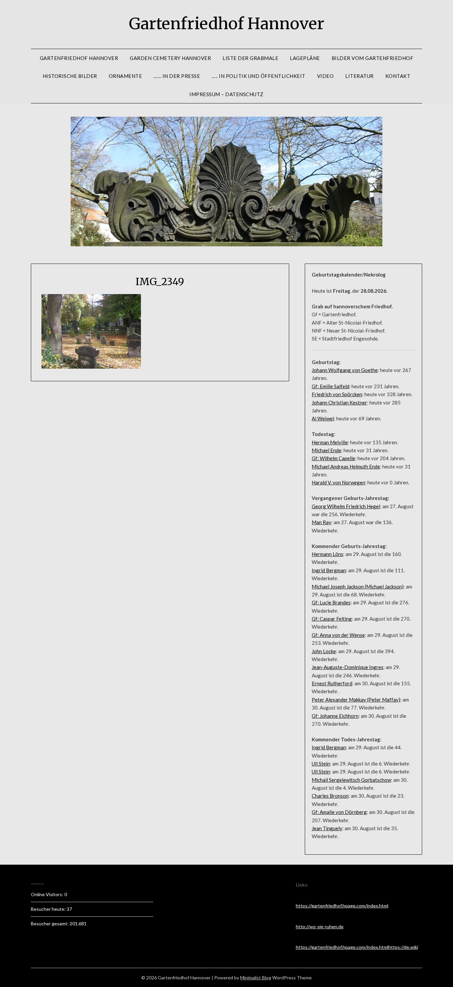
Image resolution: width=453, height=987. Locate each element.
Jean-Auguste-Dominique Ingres (347, 667)
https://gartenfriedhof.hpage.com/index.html (342, 905)
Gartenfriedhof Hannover (226, 23)
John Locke (324, 651)
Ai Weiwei (323, 418)
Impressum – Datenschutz (226, 94)
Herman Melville (330, 442)
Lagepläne (305, 58)
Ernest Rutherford (332, 683)
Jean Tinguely (327, 828)
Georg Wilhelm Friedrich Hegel (346, 506)
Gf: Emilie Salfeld (330, 386)
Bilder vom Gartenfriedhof (373, 58)
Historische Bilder (70, 76)
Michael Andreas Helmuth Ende (346, 466)
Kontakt (398, 76)
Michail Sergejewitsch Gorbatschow (351, 780)
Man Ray (321, 522)
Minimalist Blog (255, 977)
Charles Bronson (330, 796)
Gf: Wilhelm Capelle (333, 458)
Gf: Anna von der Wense (338, 635)
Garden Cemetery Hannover (170, 58)
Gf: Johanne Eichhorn (335, 716)
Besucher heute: (49, 909)
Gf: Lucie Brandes (331, 602)
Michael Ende (326, 450)
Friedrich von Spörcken (337, 394)
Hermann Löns (327, 554)
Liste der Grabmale (250, 58)
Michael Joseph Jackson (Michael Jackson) (358, 586)
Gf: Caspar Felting (332, 619)
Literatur (359, 76)
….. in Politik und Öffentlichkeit (258, 76)
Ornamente (125, 76)
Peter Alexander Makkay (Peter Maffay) (356, 700)
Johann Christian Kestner (339, 402)
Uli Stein (321, 764)
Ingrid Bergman (329, 570)
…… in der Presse (177, 76)
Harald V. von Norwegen (338, 482)
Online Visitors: (47, 894)
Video (325, 76)
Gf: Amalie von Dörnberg (339, 812)
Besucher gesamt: (50, 923)
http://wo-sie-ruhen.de (320, 926)
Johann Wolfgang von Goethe (345, 370)
